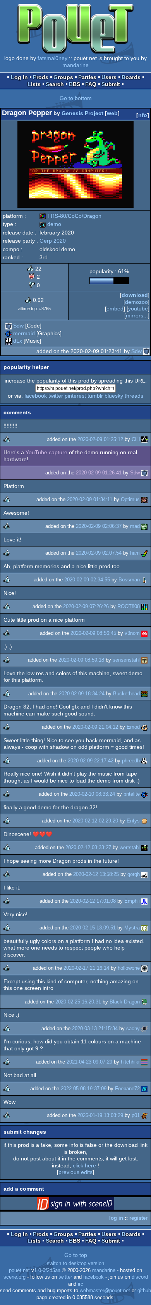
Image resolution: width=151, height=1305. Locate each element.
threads (134, 396)
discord (140, 1277)
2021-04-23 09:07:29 (89, 1062)
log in (116, 1218)
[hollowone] (144, 968)
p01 (136, 1115)
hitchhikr (130, 1062)
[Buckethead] (144, 693)
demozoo (136, 302)
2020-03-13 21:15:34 (95, 1028)
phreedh (131, 761)
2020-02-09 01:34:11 (89, 499)
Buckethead (126, 693)
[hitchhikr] (144, 1062)
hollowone (129, 968)
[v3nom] (144, 633)
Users (109, 77)
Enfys (133, 821)
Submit (110, 84)
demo (50, 224)
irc (80, 1284)
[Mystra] (144, 928)
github (144, 1290)
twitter (55, 396)
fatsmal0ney (52, 58)
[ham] (144, 553)
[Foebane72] (144, 1088)
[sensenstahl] (144, 660)
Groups (63, 77)
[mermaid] (8, 333)
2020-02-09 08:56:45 (93, 633)
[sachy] (144, 1028)
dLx (17, 341)
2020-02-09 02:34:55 (87, 580)
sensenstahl (126, 660)
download (135, 295)
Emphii (132, 901)
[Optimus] (144, 499)
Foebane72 (127, 1088)
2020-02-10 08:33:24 (92, 794)
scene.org (14, 1277)
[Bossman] (144, 580)
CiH (136, 439)
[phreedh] (144, 761)
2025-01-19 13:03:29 (100, 1115)
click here (84, 1165)
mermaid (24, 333)
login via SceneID (87, 1205)
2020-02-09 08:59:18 (81, 660)
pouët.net (19, 1270)
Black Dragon (125, 1002)
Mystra (132, 928)
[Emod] (144, 727)
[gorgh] (144, 874)
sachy (133, 1028)
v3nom (132, 633)
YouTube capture (46, 452)
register (138, 1218)
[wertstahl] (144, 847)
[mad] (144, 526)
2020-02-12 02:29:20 (95, 821)
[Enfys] (144, 821)
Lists (34, 84)
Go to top (75, 1255)
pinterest (75, 396)
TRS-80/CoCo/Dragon (70, 216)
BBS (74, 84)
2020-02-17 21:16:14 (86, 968)
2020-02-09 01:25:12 (100, 439)
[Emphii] (144, 901)
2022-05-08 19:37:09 (83, 1088)
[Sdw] (8, 325)
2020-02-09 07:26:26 (86, 606)
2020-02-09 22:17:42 (90, 761)
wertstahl (130, 847)
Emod (133, 727)
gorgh (133, 874)
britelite (132, 794)
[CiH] (144, 439)
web (112, 113)
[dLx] (8, 341)
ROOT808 (128, 606)
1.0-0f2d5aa (47, 1270)
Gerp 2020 (52, 241)
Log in (19, 77)
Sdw (18, 325)
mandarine (75, 65)
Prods (40, 77)
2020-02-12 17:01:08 (93, 901)
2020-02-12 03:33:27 (88, 847)
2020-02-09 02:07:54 (99, 553)
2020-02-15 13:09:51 (93, 928)
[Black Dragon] (144, 1002)
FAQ (90, 84)
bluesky (114, 396)
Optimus (130, 499)
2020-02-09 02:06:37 (99, 526)
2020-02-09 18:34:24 (82, 693)
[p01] (144, 1115)
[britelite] (144, 794)
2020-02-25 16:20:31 (78, 1002)
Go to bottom (76, 98)
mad (135, 526)
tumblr (95, 396)
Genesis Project (82, 113)
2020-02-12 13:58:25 (96, 874)
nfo (142, 115)
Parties (87, 77)
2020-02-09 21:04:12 (95, 727)
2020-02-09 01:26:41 (99, 473)
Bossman (129, 580)
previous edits (75, 1172)
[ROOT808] (144, 606)
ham (135, 553)
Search (55, 84)
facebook (35, 396)
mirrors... (137, 315)
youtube (138, 308)
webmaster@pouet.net (105, 1290)
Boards (131, 77)
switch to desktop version (75, 1263)
